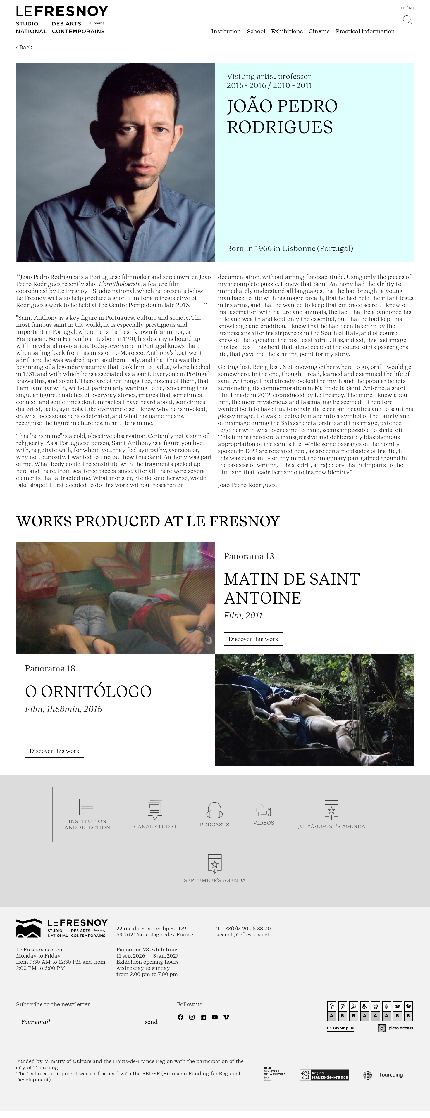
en (411, 8)
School (256, 31)
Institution (226, 31)
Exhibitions (287, 31)
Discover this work (253, 638)
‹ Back (24, 47)
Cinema (319, 31)
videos (263, 823)
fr (403, 8)
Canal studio (155, 826)
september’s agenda (215, 880)
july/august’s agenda (331, 826)
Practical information (365, 31)
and (71, 827)
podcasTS (214, 824)
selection (94, 827)
